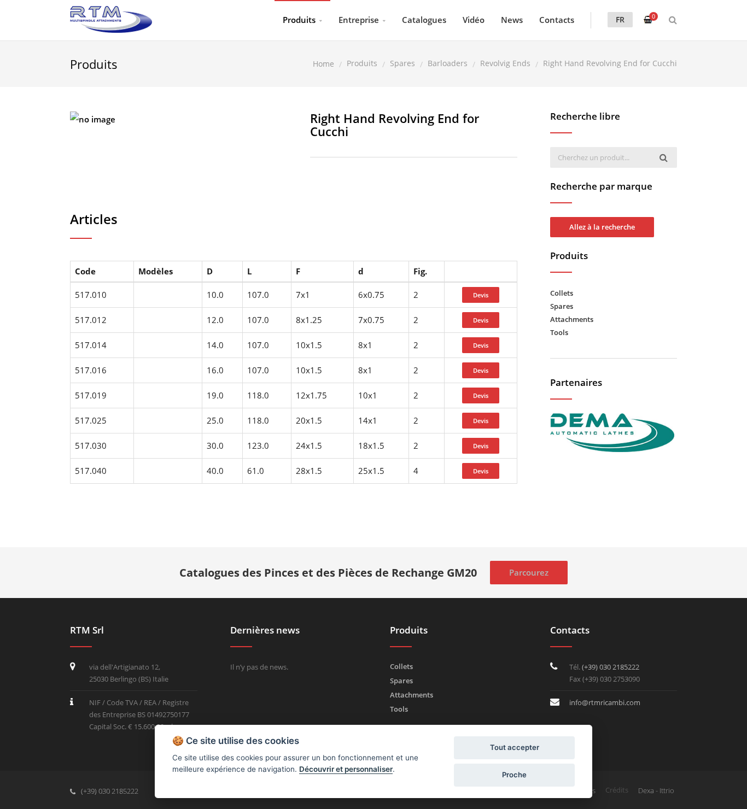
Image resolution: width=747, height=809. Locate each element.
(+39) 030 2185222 (610, 667)
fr (620, 19)
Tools (559, 332)
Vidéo (474, 19)
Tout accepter (514, 747)
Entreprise (359, 19)
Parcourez (528, 572)
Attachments (571, 319)
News (512, 19)
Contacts (556, 19)
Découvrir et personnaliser (346, 769)
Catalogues (424, 19)
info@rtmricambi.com (604, 702)
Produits (299, 19)
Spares (561, 306)
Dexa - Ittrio (656, 790)
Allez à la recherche (602, 227)
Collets (561, 293)
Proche (514, 774)
